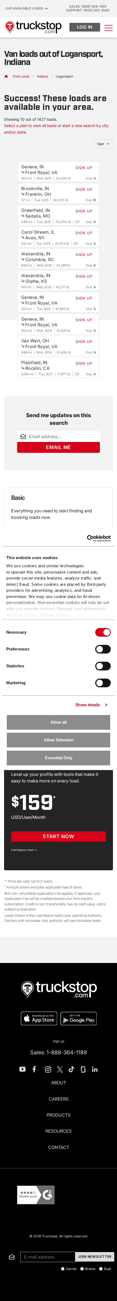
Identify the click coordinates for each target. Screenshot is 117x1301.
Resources (58, 1131)
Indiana (42, 76)
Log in (85, 27)
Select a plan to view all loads (30, 125)
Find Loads (21, 76)
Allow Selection (58, 740)
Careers (59, 1099)
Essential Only (58, 757)
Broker (90, 1269)
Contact (58, 1147)
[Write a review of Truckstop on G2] (35, 1195)
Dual (107, 1269)
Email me (58, 447)
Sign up (58, 1041)
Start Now (58, 836)
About (58, 1082)
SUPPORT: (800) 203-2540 (87, 10)
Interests (8, 1243)
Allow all (58, 722)
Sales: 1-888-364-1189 (58, 1052)
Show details (87, 704)
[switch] (103, 649)
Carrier (71, 1269)
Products (58, 1115)
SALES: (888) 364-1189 (87, 6)
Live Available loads (25, 8)
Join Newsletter (95, 1256)
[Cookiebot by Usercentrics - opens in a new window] (87, 538)
